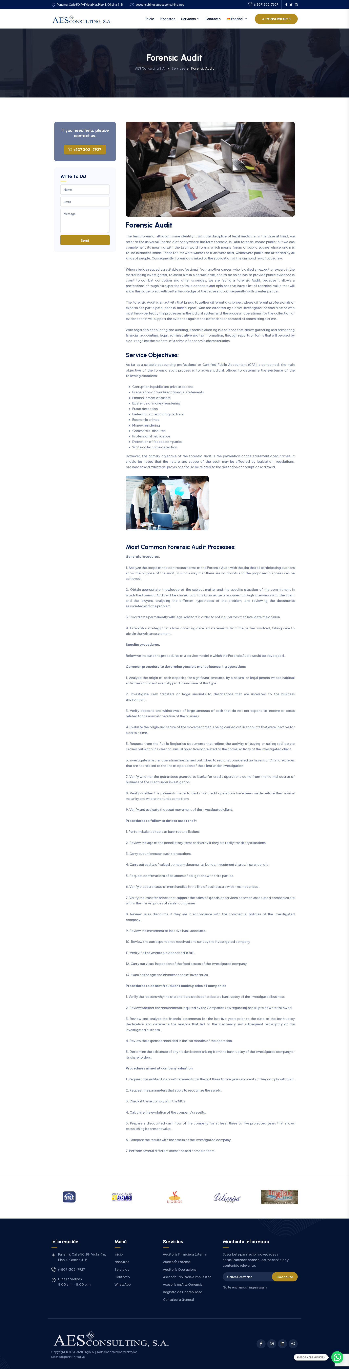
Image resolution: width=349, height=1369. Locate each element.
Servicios (188, 19)
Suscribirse (284, 1277)
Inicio (150, 19)
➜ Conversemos (276, 19)
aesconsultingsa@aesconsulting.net (160, 4)
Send (85, 240)
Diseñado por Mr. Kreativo (68, 1356)
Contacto (213, 19)
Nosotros (167, 19)
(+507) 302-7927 (266, 4)
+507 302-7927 (87, 149)
